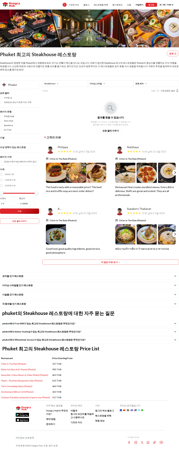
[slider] (1, 193)
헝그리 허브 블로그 (104, 410)
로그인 (151, 5)
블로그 (86, 5)
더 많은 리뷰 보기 (109, 262)
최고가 (22, 198)
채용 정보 (100, 420)
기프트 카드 (74, 5)
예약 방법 (51, 419)
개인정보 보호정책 (25, 437)
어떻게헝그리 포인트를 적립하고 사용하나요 (82, 414)
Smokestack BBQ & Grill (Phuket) (17, 391)
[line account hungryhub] (161, 442)
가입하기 (139, 5)
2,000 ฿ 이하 (10, 185)
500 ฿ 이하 (9, 174)
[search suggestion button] (65, 5)
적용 (20, 211)
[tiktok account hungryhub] (154, 442)
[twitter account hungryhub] (142, 442)
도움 (129, 5)
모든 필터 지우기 (111, 130)
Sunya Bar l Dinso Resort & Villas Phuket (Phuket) (24, 375)
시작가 (3, 198)
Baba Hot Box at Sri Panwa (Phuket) (18, 369)
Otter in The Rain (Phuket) (13, 363)
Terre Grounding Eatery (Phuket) (16, 386)
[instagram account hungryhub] (135, 442)
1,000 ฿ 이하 (10, 180)
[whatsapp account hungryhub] (148, 442)
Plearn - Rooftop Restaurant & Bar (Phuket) (22, 380)
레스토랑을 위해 (101, 5)
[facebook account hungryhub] (129, 442)
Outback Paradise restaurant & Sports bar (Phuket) (25, 397)
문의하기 (50, 424)
